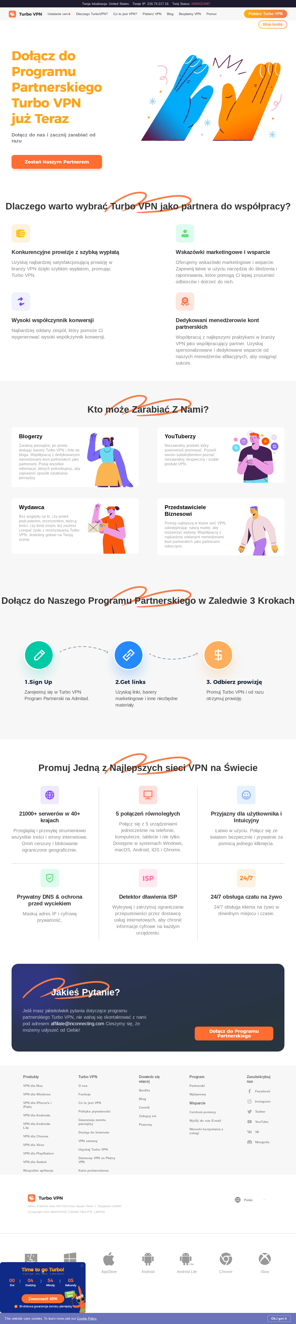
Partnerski (197, 1086)
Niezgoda (262, 1142)
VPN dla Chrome (35, 1136)
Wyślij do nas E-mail (205, 1120)
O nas (83, 1086)
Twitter (260, 1111)
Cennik (144, 1107)
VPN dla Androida (36, 1115)
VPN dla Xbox (33, 1145)
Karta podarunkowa (93, 1170)
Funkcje (84, 1094)
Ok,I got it (279, 1318)
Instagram (262, 1101)
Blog (170, 14)
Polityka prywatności (94, 1111)
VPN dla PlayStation (38, 1153)
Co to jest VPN (89, 1103)
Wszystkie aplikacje (38, 1170)
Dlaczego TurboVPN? (92, 14)
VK (257, 1132)
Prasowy (145, 1124)
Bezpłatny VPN (190, 14)
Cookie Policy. (87, 1318)
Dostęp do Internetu (93, 1132)
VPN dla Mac (33, 1086)
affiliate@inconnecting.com (77, 1023)
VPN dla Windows (36, 1094)
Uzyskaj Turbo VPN (93, 1149)
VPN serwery (88, 1141)
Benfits (144, 1090)
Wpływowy (197, 1094)
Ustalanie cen (58, 14)
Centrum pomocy (202, 1112)
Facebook (262, 1091)
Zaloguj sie (147, 1116)
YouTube (261, 1122)
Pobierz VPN (152, 14)
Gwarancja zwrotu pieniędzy (92, 1122)
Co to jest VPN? (125, 14)
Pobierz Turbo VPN (266, 14)
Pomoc (212, 14)
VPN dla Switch (35, 1162)
